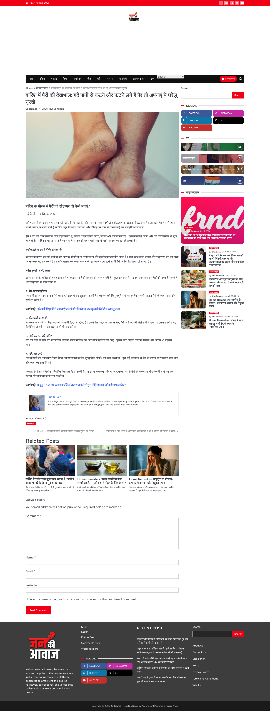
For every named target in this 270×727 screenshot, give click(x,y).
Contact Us (199, 652)
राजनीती (123, 78)
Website (31, 585)
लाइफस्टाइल (138, 78)
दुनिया (42, 78)
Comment (34, 516)
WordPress (172, 705)
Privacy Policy (200, 672)
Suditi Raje (58, 108)
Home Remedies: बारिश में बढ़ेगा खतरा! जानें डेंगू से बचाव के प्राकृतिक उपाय (226, 323)
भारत (31, 78)
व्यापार (54, 78)
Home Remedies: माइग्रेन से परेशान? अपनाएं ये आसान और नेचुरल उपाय (151, 481)
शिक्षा (65, 78)
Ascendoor (147, 705)
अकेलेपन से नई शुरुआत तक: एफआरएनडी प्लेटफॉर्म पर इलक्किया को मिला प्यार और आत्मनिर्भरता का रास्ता (209, 236)
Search (185, 88)
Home (195, 665)
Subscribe (230, 78)
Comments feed (90, 643)
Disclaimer (198, 658)
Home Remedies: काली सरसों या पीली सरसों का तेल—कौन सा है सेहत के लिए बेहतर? (101, 481)
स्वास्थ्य (109, 78)
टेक (152, 78)
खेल (89, 78)
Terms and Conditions (205, 678)
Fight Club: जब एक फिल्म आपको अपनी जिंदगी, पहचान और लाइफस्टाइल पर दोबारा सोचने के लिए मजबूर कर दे (226, 260)
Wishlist (197, 685)
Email (30, 571)
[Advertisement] (135, 51)
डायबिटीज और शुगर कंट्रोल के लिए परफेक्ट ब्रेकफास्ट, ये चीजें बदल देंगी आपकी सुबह (226, 282)
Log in (84, 631)
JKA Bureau (192, 231)
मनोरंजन (77, 78)
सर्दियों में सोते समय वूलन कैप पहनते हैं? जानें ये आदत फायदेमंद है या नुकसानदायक (50, 481)
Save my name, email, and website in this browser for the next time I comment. (82, 599)
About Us (197, 645)
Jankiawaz (116, 705)
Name (31, 557)
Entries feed (88, 637)
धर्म (98, 78)
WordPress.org (89, 648)
